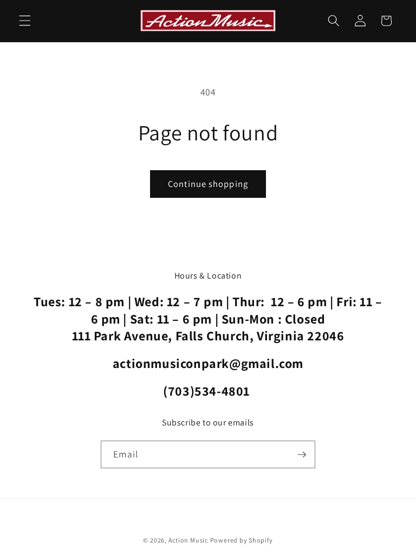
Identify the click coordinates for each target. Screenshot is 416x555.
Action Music (188, 540)
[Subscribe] (302, 455)
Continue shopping (208, 184)
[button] (25, 21)
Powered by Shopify (241, 540)
